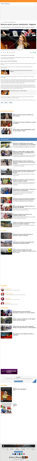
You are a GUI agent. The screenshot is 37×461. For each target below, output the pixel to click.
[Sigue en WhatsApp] (34, 52)
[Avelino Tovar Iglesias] (2, 294)
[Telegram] (7, 52)
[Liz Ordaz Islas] (2, 303)
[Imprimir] (14, 52)
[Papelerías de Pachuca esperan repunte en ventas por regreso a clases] (6, 182)
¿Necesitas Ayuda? (18, 451)
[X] (3, 52)
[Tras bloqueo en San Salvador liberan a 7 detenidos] (6, 335)
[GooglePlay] (22, 454)
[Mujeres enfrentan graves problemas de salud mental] (6, 116)
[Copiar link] (12, 52)
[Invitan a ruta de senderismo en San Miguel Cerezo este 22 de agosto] (6, 320)
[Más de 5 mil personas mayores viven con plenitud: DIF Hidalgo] (6, 208)
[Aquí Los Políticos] (2, 289)
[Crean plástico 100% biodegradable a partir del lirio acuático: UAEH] (6, 131)
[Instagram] (24, 454)
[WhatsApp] (5, 52)
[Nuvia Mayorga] (2, 299)
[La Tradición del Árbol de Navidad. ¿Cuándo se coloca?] (6, 123)
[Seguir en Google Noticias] (35, 52)
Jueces (6, 102)
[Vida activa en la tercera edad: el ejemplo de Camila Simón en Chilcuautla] (6, 192)
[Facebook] (1, 52)
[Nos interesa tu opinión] (18, 446)
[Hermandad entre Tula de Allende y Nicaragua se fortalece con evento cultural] (6, 313)
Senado (10, 102)
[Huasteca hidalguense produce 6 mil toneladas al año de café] (6, 216)
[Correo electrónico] (9, 52)
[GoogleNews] (17, 454)
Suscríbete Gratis (18, 381)
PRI (2, 102)
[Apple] (19, 454)
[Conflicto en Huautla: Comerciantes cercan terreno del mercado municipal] (6, 224)
